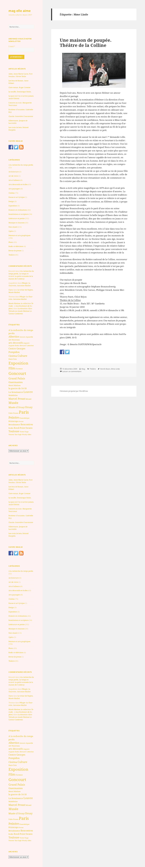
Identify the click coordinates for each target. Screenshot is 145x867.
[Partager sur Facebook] (62, 352)
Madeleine (13, 395)
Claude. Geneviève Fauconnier (20, 116)
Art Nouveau (14, 339)
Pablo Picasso (13, 413)
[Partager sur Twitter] (67, 352)
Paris (24, 412)
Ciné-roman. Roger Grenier (19, 87)
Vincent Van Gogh (15, 434)
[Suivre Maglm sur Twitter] (16, 147)
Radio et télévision (15, 246)
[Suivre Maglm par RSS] (21, 147)
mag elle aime (19, 10)
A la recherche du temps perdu (20, 165)
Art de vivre (13, 176)
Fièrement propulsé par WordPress (74, 391)
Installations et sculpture (18, 214)
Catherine (30, 345)
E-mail (11, 46)
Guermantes (15, 382)
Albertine (13, 336)
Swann (29, 427)
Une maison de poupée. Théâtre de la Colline (85, 42)
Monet (28, 399)
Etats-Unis (12, 359)
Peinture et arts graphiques (19, 235)
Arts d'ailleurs (14, 180)
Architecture (13, 172)
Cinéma (11, 193)
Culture (22, 356)
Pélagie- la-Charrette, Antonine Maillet (19, 284)
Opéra (10, 231)
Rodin (10, 428)
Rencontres (27, 424)
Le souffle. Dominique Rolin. (19, 91)
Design (11, 201)
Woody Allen (26, 434)
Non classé (12, 227)
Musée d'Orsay (16, 407)
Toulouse (13, 431)
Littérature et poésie (16, 218)
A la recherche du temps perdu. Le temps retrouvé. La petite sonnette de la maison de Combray (21, 275)
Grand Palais (16, 378)
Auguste (26, 343)
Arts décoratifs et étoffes (17, 184)
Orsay (29, 407)
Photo (10, 242)
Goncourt (17, 373)
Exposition (12, 205)
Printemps (13, 421)
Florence (19, 369)
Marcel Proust (16, 398)
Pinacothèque (24, 418)
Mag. (83, 369)
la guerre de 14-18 (17, 388)
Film (11, 368)
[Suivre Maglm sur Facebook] (10, 147)
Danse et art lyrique (16, 197)
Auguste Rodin (13, 346)
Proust (21, 421)
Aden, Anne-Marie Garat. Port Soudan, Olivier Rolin (20, 75)
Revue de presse (14, 250)
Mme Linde (115, 369)
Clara (10, 290)
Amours (22, 337)
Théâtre (11, 255)
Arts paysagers (14, 189)
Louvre (28, 392)
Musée (13, 403)
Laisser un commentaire (71, 371)
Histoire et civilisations (17, 210)
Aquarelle (29, 337)
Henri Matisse (14, 385)
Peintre (13, 417)
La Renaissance (15, 392)
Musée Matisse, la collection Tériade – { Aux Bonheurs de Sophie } (21, 306)
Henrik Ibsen (105, 369)
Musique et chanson (16, 222)
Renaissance (14, 424)
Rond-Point (19, 427)
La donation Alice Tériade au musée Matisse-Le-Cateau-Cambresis (20, 311)
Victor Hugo (24, 432)
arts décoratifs (15, 342)
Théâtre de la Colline (70, 300)
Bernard (23, 345)
